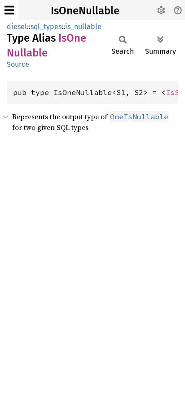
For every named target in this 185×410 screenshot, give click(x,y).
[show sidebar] (9, 10)
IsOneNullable (85, 10)
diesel (17, 26)
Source (18, 64)
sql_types (46, 26)
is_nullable (83, 26)
